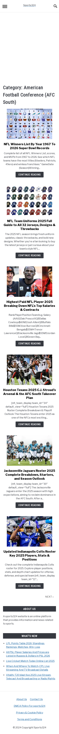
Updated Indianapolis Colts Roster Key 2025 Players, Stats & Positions (29, 555)
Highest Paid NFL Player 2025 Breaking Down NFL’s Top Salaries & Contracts (29, 306)
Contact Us (36, 699)
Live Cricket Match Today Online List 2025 (30, 661)
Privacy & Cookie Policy (29, 712)
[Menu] (5, 7)
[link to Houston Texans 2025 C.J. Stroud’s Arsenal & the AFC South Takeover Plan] (29, 370)
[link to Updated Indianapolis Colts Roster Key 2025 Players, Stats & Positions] (29, 531)
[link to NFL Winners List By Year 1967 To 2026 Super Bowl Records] (29, 124)
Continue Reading (29, 174)
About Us (21, 699)
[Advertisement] (29, 48)
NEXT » (49, 596)
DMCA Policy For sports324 (29, 706)
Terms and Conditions (29, 719)
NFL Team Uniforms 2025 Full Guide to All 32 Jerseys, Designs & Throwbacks (29, 225)
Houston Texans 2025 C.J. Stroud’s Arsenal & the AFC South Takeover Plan (29, 394)
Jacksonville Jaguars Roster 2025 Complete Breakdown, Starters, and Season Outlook (29, 474)
